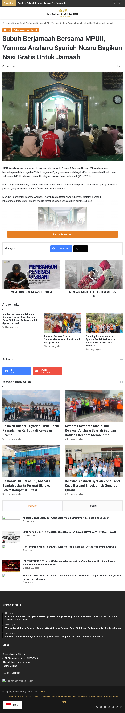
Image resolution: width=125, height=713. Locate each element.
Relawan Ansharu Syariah (25, 30)
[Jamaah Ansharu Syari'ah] (62, 13)
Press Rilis (45, 696)
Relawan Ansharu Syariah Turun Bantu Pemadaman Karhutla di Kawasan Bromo (30, 430)
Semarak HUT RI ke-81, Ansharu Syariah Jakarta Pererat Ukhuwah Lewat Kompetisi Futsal (27, 485)
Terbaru (92, 505)
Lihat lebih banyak (62, 234)
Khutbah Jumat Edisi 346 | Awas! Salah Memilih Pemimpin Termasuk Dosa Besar (66, 518)
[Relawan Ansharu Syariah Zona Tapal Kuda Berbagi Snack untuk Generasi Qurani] (94, 461)
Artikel (28, 696)
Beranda (12, 696)
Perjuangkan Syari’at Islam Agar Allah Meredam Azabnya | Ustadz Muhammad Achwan (69, 546)
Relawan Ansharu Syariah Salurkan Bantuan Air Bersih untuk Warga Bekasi (62, 339)
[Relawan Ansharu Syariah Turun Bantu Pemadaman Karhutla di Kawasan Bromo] (31, 406)
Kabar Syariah (95, 696)
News (15, 23)
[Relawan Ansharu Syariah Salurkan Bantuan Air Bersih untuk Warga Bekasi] (62, 323)
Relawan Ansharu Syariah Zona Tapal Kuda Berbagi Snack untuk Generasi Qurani (92, 485)
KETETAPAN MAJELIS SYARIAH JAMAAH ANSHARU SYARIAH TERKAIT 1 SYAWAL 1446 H (69, 532)
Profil (63, 702)
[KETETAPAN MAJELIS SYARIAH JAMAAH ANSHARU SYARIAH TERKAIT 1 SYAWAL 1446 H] (11, 537)
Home (7, 23)
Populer (32, 505)
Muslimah (82, 696)
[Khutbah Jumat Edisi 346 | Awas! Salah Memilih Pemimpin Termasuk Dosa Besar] (11, 522)
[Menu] (4, 14)
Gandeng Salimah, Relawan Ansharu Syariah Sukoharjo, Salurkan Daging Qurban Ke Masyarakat (62, 3)
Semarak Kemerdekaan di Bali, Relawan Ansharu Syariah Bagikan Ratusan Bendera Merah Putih (90, 430)
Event (36, 696)
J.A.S (43, 691)
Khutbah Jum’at (111, 696)
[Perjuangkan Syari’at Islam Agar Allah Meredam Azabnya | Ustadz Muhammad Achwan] (11, 551)
